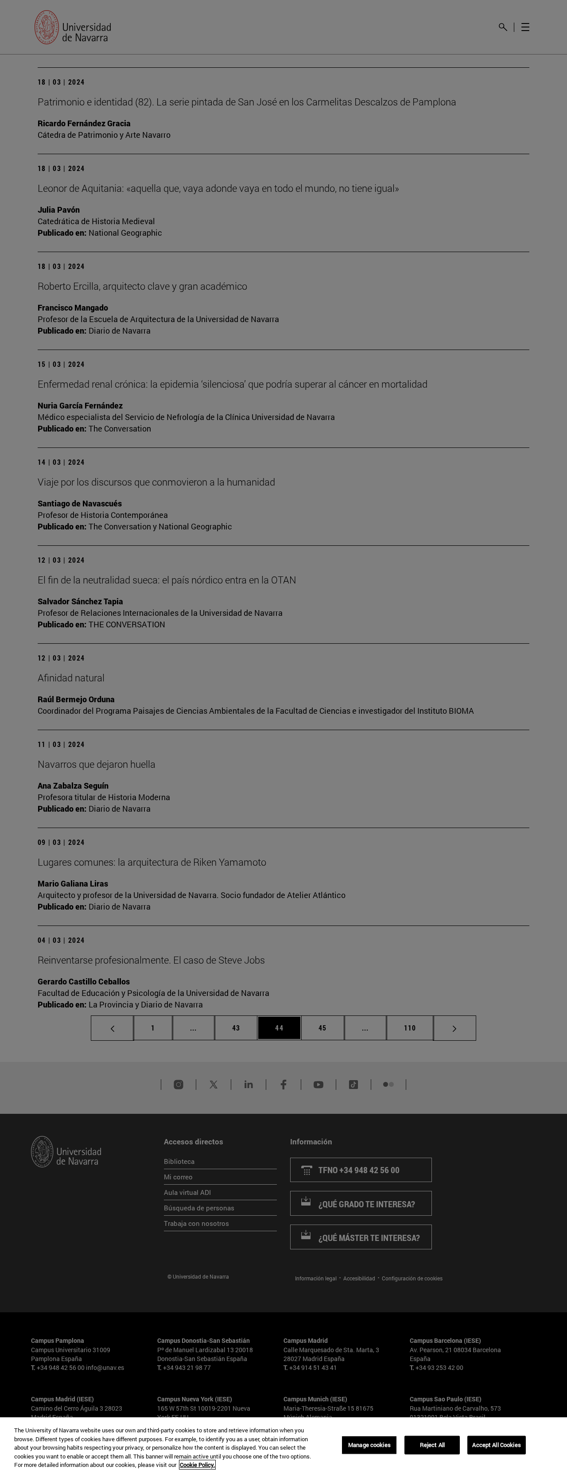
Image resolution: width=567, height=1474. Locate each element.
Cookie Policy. (197, 1465)
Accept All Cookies (496, 1445)
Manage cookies (369, 1445)
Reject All (432, 1445)
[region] (283, 1445)
